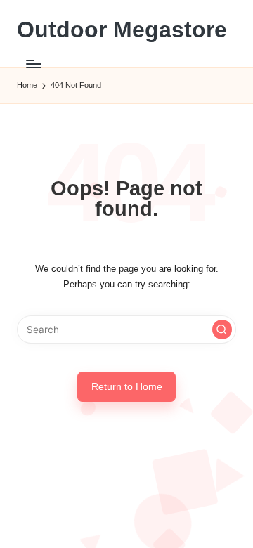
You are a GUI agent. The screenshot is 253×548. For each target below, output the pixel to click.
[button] (222, 329)
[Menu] (33, 63)
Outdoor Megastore (122, 30)
